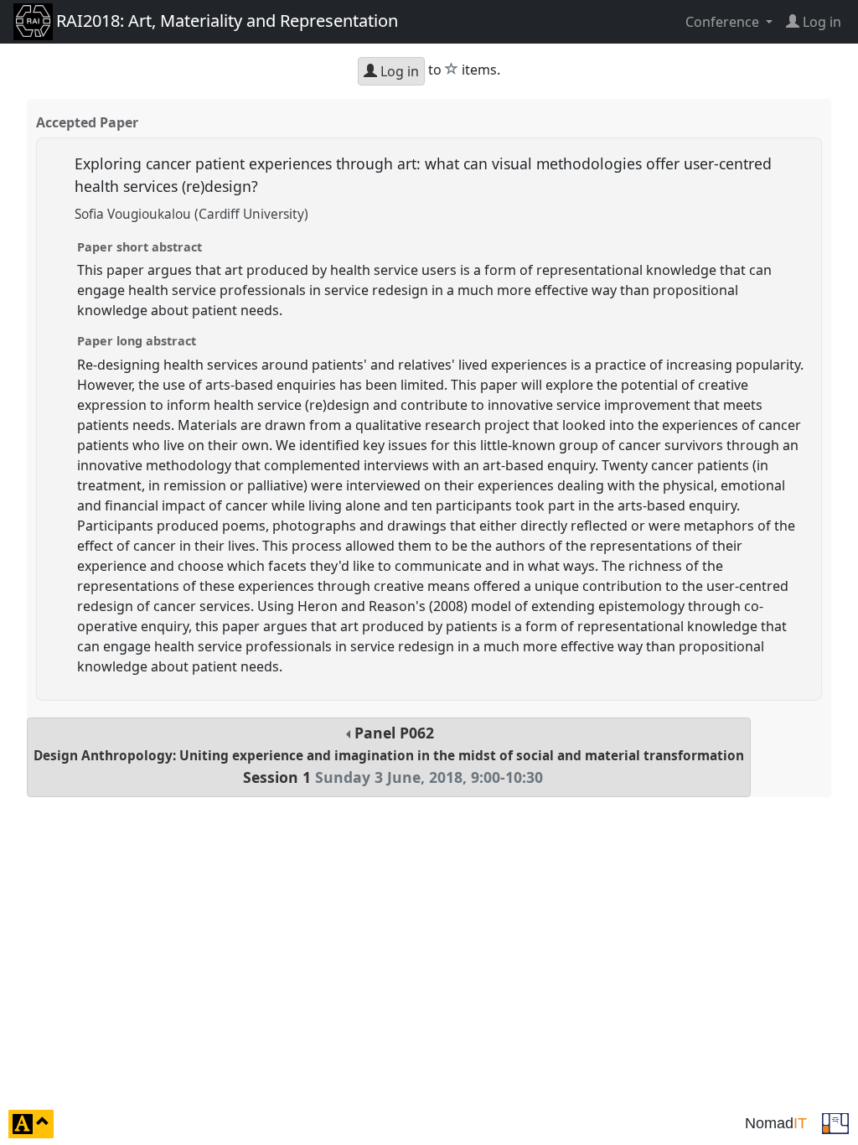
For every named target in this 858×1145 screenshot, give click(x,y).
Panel (389, 755)
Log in (398, 71)
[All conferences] (835, 1122)
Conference (723, 22)
